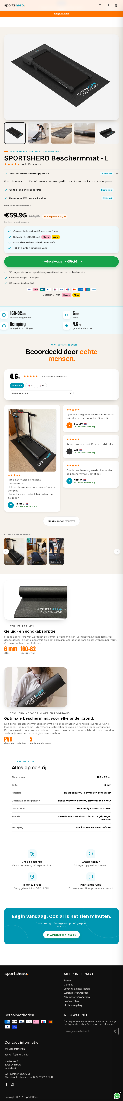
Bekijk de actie (61, 13)
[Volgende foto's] (117, 552)
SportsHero (31, 1097)
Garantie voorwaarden (76, 992)
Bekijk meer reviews (61, 520)
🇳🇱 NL (42, 385)
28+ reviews (34, 164)
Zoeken (68, 980)
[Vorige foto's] (6, 552)
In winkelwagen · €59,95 (61, 934)
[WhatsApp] (117, 1096)
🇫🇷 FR (30, 385)
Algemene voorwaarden (77, 997)
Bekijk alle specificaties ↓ (17, 205)
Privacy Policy (71, 1001)
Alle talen (17, 385)
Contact (68, 984)
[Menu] (100, 5)
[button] (14, 551)
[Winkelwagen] (115, 5)
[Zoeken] (108, 5)
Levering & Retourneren (77, 988)
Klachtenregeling (73, 1005)
